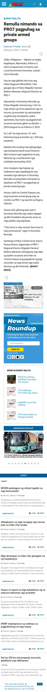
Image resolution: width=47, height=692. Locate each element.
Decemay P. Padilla (12, 46)
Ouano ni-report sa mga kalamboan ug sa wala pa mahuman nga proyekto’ (23, 591)
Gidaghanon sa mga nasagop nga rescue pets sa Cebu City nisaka (23, 523)
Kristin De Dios (8, 597)
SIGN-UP (15, 349)
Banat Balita (12, 18)
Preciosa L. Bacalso (9, 495)
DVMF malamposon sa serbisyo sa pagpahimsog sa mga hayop (19, 625)
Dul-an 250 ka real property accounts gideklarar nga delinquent (21, 659)
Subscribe (40, 7)
